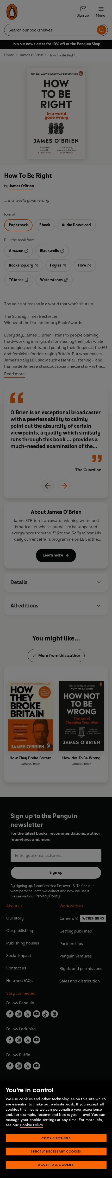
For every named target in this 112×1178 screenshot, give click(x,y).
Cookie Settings (56, 1138)
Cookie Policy (31, 1125)
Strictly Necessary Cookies (56, 1151)
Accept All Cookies (56, 1165)
